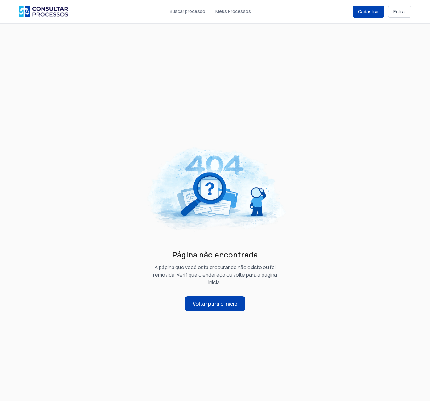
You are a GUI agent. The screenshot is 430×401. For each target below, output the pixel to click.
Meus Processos (233, 11)
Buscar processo (187, 11)
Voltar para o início (215, 303)
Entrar (399, 11)
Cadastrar (368, 11)
